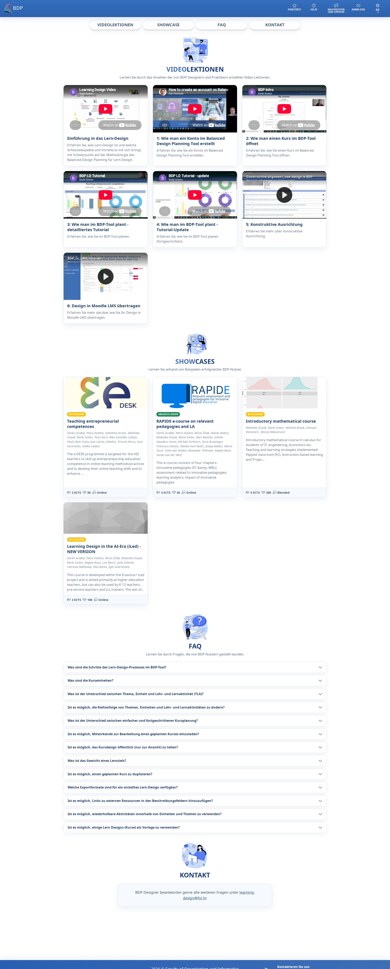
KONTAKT (275, 24)
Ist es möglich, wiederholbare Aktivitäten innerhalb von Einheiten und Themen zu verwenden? (145, 814)
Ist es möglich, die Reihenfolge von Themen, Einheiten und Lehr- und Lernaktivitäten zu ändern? (146, 707)
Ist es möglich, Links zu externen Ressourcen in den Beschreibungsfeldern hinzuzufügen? (140, 800)
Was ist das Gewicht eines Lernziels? (97, 760)
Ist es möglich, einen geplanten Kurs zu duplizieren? (110, 774)
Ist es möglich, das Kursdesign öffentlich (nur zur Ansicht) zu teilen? (123, 747)
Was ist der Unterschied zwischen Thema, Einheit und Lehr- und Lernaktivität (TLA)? (136, 694)
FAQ (222, 24)
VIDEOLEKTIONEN (115, 24)
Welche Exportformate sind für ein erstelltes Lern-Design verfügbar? (123, 787)
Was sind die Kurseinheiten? (90, 680)
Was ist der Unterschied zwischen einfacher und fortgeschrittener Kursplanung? (133, 720)
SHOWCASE (168, 24)
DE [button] (377, 10)
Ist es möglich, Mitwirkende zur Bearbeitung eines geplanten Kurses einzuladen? (133, 734)
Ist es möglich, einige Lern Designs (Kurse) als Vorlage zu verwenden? (124, 827)
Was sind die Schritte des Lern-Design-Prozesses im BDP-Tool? (117, 667)
